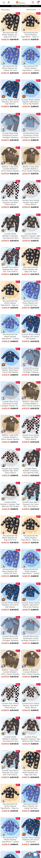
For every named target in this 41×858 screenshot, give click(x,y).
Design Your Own (10, 43)
